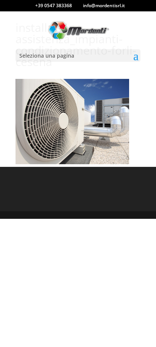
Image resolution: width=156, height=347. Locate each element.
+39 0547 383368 (53, 5)
